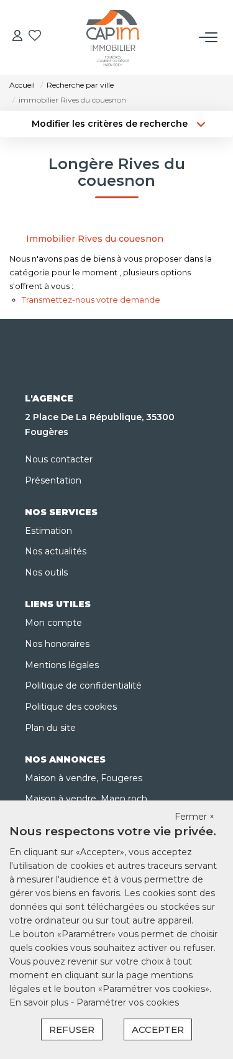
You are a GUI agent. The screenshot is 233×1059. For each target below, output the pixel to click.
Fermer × (194, 816)
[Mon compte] (17, 37)
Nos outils (46, 572)
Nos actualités (55, 551)
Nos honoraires (57, 643)
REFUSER (71, 1029)
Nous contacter (59, 459)
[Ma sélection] (35, 37)
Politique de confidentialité (83, 685)
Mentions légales (62, 665)
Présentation (53, 480)
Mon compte (53, 622)
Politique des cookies (71, 706)
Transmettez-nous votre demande (91, 300)
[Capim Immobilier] (113, 37)
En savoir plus (40, 1002)
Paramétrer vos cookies (127, 1002)
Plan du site (50, 727)
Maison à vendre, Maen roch (86, 798)
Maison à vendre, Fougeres (83, 778)
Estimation (48, 530)
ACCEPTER (158, 1029)
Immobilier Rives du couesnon (94, 238)
